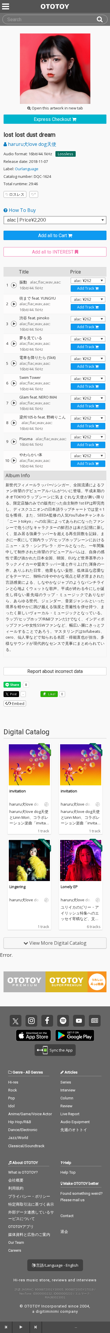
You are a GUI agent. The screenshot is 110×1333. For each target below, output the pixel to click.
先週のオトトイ (73, 1130)
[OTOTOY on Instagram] (31, 1021)
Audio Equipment (75, 1122)
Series (65, 1082)
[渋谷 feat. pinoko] (14, 323)
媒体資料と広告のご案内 (29, 1234)
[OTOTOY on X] (15, 1021)
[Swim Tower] (14, 383)
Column (66, 1098)
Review (66, 1106)
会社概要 (15, 1180)
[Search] (102, 19)
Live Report (69, 1114)
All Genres (34, 1072)
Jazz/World (18, 1137)
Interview (67, 1090)
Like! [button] (51, 694)
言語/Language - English (56, 1265)
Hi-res (13, 1082)
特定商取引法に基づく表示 (31, 1204)
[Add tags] (33, 194)
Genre (18, 1072)
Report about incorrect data (55, 671)
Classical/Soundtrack (26, 1146)
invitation (17, 791)
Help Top (68, 1172)
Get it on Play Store (74, 1035)
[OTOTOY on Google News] (95, 1021)
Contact (67, 1216)
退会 (64, 1231)
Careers (14, 1250)
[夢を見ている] (14, 343)
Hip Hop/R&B (19, 1122)
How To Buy (22, 210)
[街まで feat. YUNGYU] (14, 304)
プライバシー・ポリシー (29, 1196)
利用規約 (15, 1188)
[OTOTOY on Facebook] (47, 1021)
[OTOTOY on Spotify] (63, 1021)
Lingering (17, 886)
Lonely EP (69, 886)
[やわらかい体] (14, 460)
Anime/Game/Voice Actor (30, 1114)
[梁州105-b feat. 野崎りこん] (14, 423)
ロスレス (16, 194)
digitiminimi (47, 1311)
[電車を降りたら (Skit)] (14, 363)
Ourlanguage (26, 168)
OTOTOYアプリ (21, 1226)
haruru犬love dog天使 (31, 144)
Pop (11, 1098)
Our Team (16, 1242)
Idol (11, 1106)
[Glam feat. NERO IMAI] (14, 403)
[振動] (14, 285)
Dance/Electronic (22, 1130)
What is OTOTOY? (23, 1172)
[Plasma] (14, 441)
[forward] (36, 1327)
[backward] (6, 1327)
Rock (12, 1090)
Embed (17, 703)
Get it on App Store (33, 1035)
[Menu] (6, 6)
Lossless (65, 153)
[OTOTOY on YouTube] (79, 1021)
